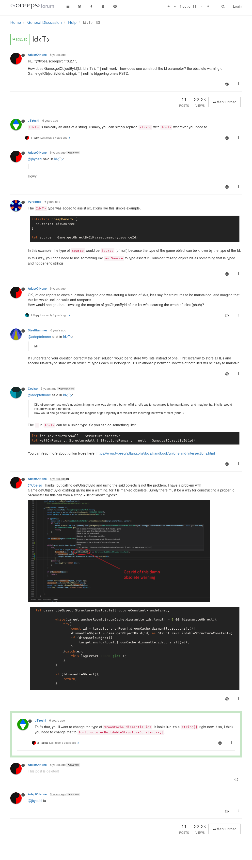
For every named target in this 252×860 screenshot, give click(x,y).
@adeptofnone (39, 336)
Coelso (33, 388)
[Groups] (115, 6)
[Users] (103, 6)
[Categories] (68, 6)
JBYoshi (33, 121)
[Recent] (79, 6)
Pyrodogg (34, 202)
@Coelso (35, 485)
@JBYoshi (74, 152)
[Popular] (91, 6)
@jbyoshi (35, 158)
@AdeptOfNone (67, 388)
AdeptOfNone (37, 55)
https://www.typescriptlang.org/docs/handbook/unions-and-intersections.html (155, 453)
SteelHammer (37, 330)
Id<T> (58, 158)
